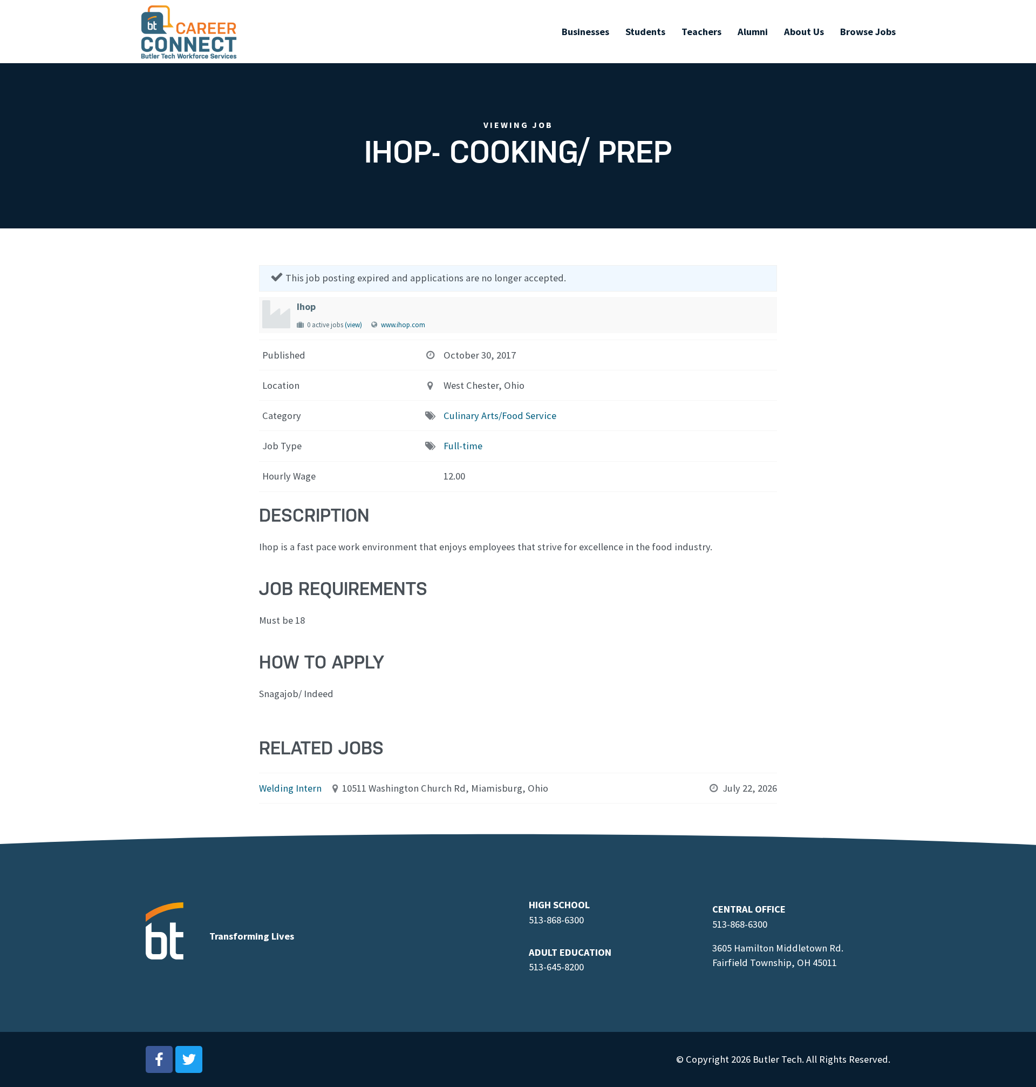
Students (645, 31)
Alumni (753, 31)
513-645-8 (549, 967)
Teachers (701, 31)
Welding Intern (290, 788)
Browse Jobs (868, 31)
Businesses (585, 31)
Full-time (463, 446)
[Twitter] (188, 1059)
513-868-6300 (556, 920)
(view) (353, 324)
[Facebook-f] (159, 1059)
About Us (804, 31)
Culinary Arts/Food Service (500, 415)
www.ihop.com (403, 324)
